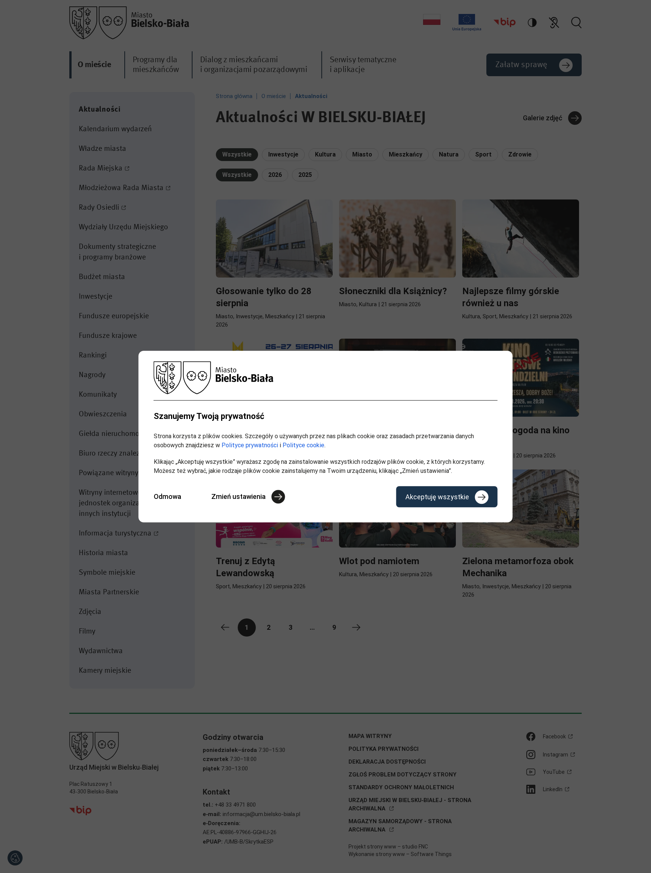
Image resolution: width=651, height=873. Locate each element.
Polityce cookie (303, 445)
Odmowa (167, 496)
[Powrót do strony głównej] (326, 377)
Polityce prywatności (250, 445)
